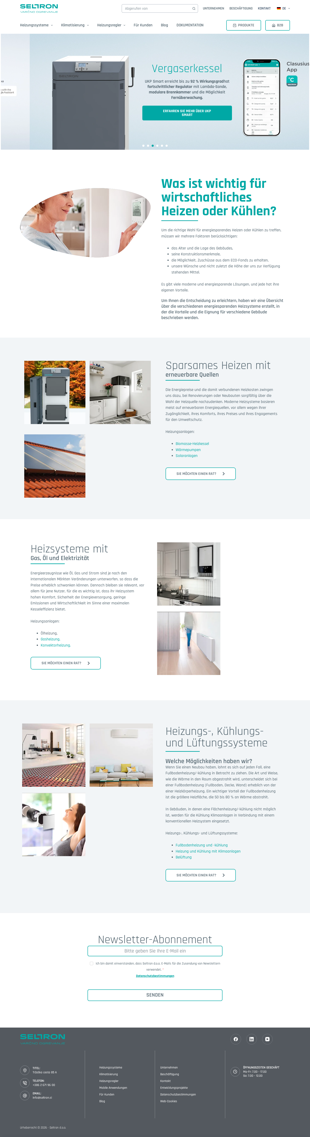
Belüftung (184, 857)
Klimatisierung (108, 1074)
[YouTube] (267, 1039)
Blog (164, 25)
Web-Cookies (168, 1101)
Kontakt (264, 8)
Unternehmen (213, 8)
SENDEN (155, 995)
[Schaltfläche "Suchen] (194, 8)
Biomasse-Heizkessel (192, 443)
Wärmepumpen (188, 450)
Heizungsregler (109, 1081)
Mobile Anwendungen (113, 1088)
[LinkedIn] (251, 1039)
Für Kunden (143, 25)
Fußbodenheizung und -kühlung (202, 845)
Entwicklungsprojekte (174, 1088)
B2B (280, 25)
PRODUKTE (246, 25)
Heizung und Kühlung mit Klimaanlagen (208, 851)
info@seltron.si (42, 1098)
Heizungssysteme (110, 1068)
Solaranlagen (187, 455)
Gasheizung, (50, 639)
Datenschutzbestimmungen (155, 976)
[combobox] (156, 8)
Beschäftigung (241, 8)
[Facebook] (235, 1039)
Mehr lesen (188, 577)
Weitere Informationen (55, 397)
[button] (143, 146)
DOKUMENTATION (190, 25)
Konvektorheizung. (56, 645)
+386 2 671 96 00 (44, 1085)
